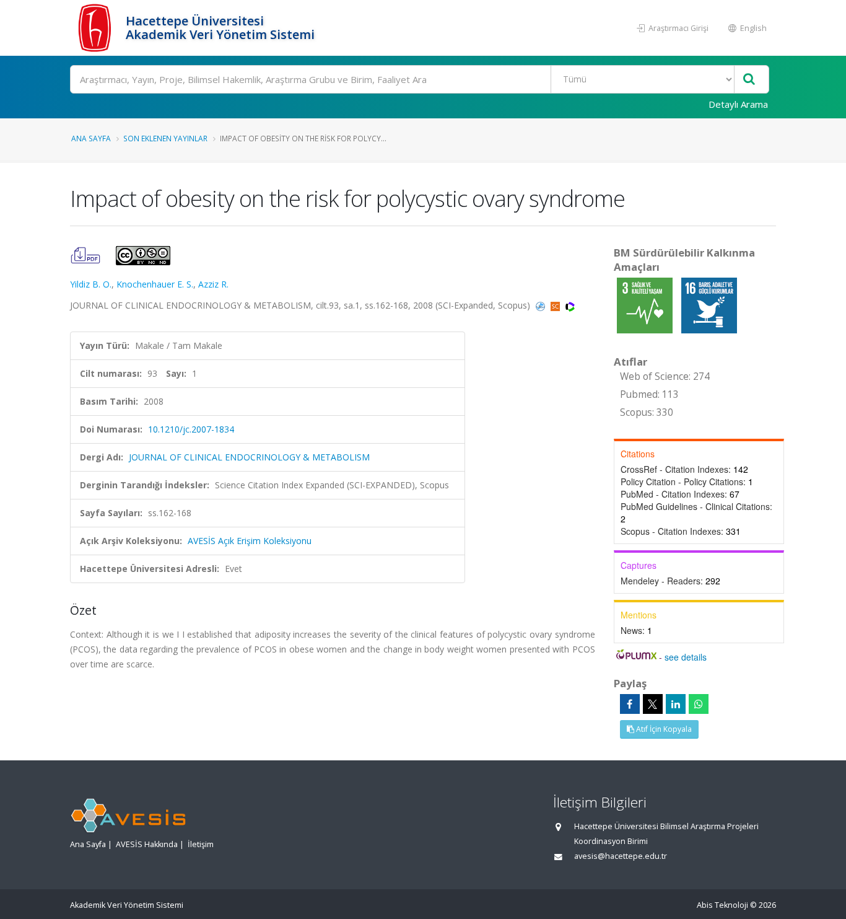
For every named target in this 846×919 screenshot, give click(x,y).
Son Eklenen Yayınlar (165, 138)
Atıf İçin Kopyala (663, 729)
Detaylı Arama (738, 104)
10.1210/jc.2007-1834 (191, 429)
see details (686, 657)
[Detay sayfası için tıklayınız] (646, 304)
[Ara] (749, 80)
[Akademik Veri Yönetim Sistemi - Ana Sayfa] (96, 28)
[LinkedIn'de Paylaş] (676, 704)
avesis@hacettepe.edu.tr (620, 856)
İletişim (201, 844)
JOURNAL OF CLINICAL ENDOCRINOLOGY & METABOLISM (249, 457)
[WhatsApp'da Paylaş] (699, 704)
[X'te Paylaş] (653, 704)
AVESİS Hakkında (147, 844)
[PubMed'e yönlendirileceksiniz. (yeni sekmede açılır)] (541, 305)
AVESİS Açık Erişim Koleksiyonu (250, 541)
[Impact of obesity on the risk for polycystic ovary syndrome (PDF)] (86, 254)
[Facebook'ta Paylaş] (630, 704)
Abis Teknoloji (722, 905)
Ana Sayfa (91, 138)
